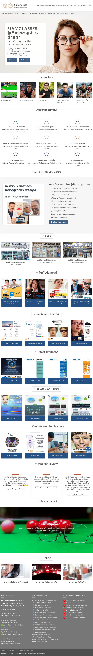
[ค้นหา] (90, 5)
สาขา (66, 13)
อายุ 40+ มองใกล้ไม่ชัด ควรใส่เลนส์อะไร (16, 582)
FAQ (32, 650)
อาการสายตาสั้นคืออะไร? (77, 582)
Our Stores (10, 650)
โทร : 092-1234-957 (82, 5)
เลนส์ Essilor (33, 13)
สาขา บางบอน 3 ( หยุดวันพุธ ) (55, 5)
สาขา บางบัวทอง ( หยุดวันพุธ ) (69, 5)
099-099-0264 (12, 622)
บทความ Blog (60, 13)
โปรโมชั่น (16, 13)
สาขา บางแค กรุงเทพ (8, 609)
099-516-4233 (12, 632)
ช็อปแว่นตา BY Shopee (7, 13)
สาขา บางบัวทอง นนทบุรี (9, 620)
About (3, 650)
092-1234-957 (12, 613)
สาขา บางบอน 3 (6, 629)
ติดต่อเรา (73, 13)
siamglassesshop (14, 643)
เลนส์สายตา (25, 13)
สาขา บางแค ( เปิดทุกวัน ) (42, 5)
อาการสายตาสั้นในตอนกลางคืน (46, 582)
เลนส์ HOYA (42, 13)
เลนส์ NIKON (51, 13)
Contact (26, 650)
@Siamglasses (10, 641)
